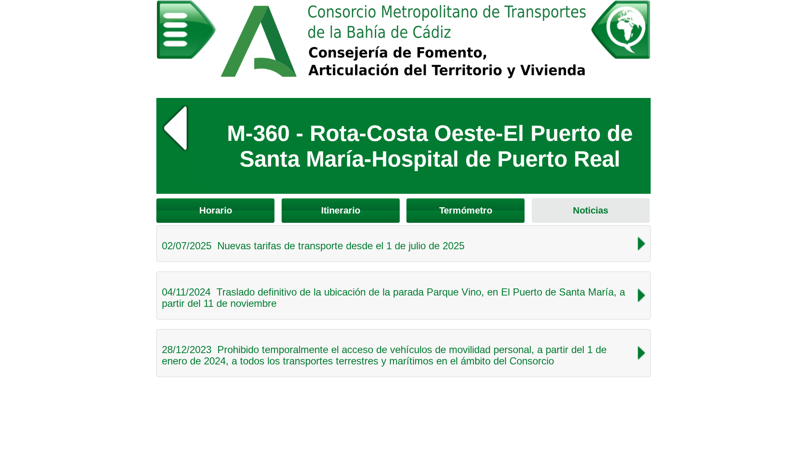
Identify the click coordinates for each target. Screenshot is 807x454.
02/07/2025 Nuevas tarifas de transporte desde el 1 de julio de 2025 (313, 245)
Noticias (590, 210)
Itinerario (340, 210)
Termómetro (465, 210)
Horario (215, 210)
